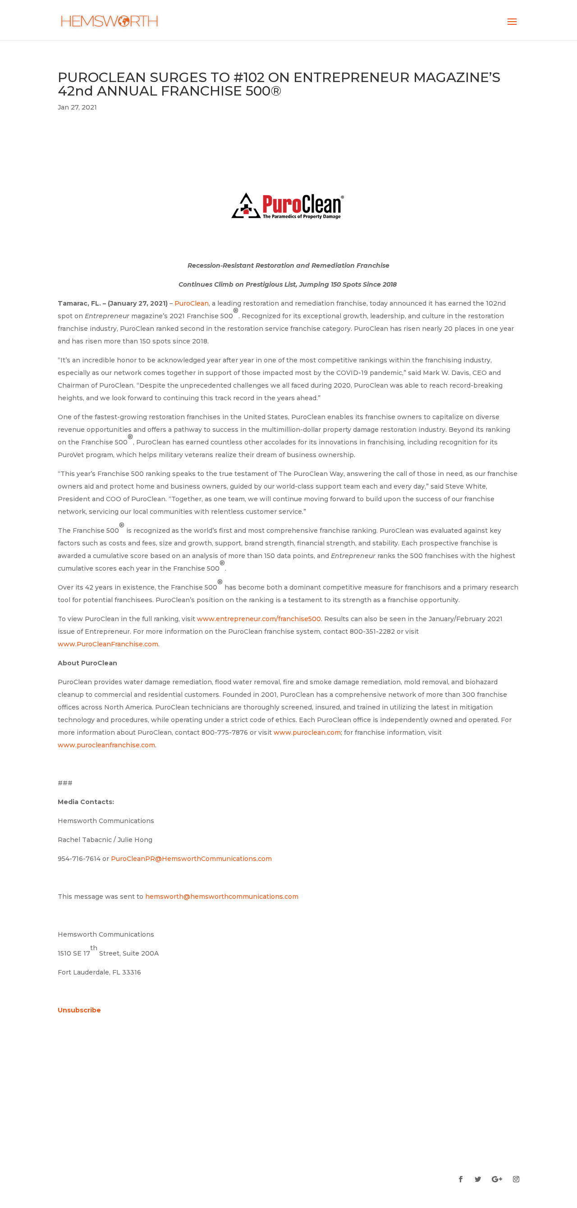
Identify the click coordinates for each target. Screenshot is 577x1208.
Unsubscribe (79, 1010)
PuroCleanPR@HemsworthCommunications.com (191, 859)
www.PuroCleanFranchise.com (108, 644)
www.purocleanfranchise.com (106, 745)
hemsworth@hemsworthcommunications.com (221, 896)
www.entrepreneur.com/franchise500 (259, 619)
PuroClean (191, 303)
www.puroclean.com (307, 732)
